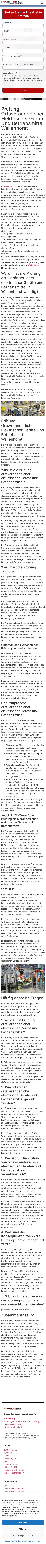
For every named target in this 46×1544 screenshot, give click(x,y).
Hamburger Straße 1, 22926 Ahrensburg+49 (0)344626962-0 (21, 1421)
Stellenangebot (10, 1458)
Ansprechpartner (10, 39)
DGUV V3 (8, 1453)
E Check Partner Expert (14, 1473)
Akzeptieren (23, 1522)
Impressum (37, 1541)
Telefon (6, 48)
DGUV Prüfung (10, 1450)
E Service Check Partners (15, 1470)
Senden (23, 90)
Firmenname (8, 23)
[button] (42, 1496)
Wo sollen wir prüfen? (12, 56)
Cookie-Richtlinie (11, 1541)
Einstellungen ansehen (23, 1535)
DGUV (6, 1455)
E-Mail (5, 31)
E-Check (7, 1485)
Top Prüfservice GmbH (14, 1491)
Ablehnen (23, 1529)
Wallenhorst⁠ (8, 186)
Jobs (5, 1461)
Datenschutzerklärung (25, 1541)
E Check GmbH (10, 1467)
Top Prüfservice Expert (14, 1488)
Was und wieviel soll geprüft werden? (18, 65)
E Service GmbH (11, 1464)
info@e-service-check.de (14, 1427)
